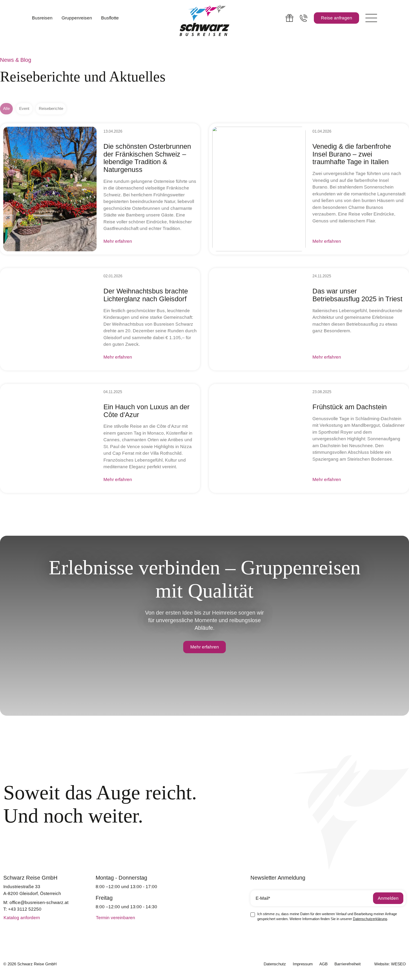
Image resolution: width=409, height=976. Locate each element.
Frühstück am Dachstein (349, 407)
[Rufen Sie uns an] (303, 18)
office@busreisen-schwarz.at (38, 902)
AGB (323, 964)
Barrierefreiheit (347, 964)
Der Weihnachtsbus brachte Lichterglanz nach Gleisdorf (145, 295)
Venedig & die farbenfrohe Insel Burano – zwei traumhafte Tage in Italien (351, 154)
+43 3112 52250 (24, 909)
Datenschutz (275, 964)
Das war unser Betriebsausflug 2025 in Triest (357, 295)
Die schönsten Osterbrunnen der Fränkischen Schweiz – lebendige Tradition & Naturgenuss (147, 158)
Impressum (303, 964)
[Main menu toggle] (371, 18)
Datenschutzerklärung (370, 919)
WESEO (398, 964)
